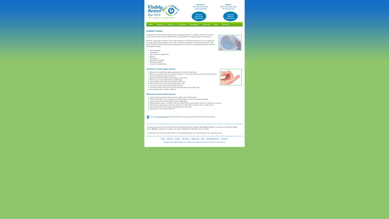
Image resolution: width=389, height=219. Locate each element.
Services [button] (170, 24)
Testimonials (194, 24)
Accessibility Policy (212, 139)
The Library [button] (181, 24)
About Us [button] (160, 24)
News (203, 139)
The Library (185, 139)
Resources (206, 24)
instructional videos (162, 117)
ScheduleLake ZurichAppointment (198, 16)
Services (177, 139)
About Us (170, 139)
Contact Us (226, 24)
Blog (216, 24)
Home (150, 24)
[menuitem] (150, 24)
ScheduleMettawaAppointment (230, 16)
